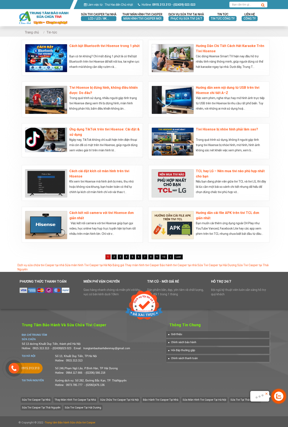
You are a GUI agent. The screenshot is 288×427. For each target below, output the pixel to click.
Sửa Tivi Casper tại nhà (36, 399)
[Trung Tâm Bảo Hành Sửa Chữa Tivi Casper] (44, 13)
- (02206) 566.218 (94, 372)
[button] (175, 334)
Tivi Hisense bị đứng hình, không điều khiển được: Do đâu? (103, 90)
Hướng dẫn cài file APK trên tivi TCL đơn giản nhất (227, 215)
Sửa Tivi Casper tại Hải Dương (217, 265)
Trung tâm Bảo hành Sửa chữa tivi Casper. (70, 422)
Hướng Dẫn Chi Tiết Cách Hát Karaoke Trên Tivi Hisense (230, 48)
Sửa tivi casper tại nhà (98, 16)
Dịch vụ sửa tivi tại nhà (186, 16)
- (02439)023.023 (61, 348)
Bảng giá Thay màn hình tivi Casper (136, 265)
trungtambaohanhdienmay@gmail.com (106, 348)
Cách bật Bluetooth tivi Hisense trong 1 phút (104, 46)
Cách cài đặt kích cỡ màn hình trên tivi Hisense (99, 173)
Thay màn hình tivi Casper (142, 16)
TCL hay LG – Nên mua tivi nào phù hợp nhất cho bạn (230, 173)
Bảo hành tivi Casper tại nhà (178, 265)
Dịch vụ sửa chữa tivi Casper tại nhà (40, 265)
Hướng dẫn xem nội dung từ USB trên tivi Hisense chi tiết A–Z (227, 90)
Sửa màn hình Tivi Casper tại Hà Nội (88, 265)
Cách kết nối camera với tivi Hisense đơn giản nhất (101, 215)
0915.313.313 (41, 348)
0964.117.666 (74, 372)
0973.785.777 (74, 385)
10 (163, 256)
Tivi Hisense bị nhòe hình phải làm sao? (227, 129)
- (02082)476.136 (94, 385)
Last (178, 256)
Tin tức (223, 16)
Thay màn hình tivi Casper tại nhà (75, 399)
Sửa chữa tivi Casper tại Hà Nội (119, 399)
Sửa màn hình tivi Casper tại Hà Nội (204, 399)
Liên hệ (250, 16)
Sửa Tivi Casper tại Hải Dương (83, 407)
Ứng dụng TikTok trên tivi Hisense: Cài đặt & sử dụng (104, 132)
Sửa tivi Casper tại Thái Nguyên (41, 407)
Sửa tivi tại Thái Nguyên (245, 399)
